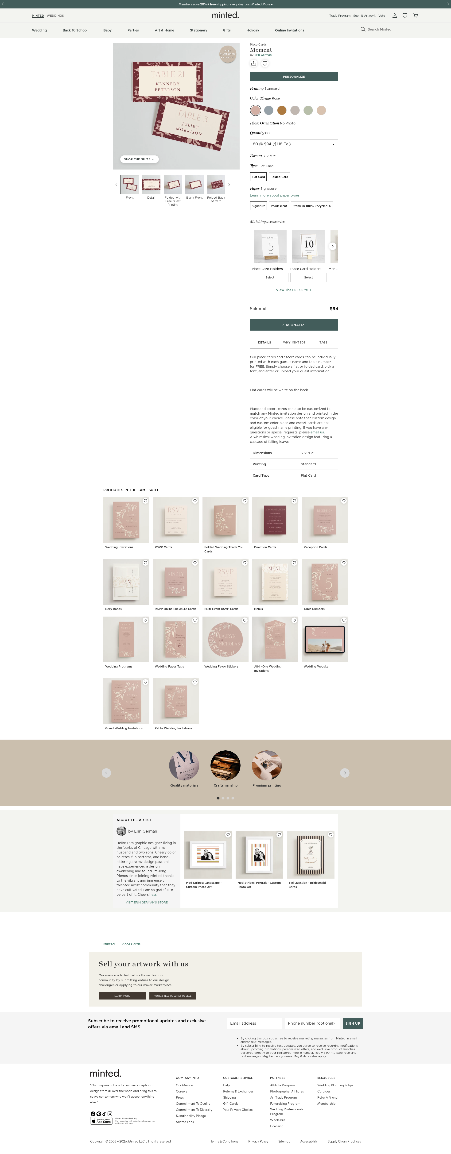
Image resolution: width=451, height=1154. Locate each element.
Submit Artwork (364, 15)
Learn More (122, 996)
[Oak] (321, 110)
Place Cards (130, 944)
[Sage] (308, 110)
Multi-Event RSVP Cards (221, 609)
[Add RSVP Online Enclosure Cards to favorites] (195, 563)
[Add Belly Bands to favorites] (145, 563)
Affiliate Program (282, 1085)
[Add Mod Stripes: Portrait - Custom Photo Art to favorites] (279, 835)
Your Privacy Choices (238, 1109)
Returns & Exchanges (238, 1091)
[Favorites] (405, 15)
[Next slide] (229, 184)
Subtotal (258, 308)
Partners (277, 1078)
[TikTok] (104, 1113)
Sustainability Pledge (191, 1115)
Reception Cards (315, 547)
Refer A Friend (327, 1097)
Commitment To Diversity (194, 1109)
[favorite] (265, 63)
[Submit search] (363, 29)
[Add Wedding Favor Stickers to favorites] (245, 620)
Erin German (263, 55)
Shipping (229, 1097)
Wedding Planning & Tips (335, 1085)
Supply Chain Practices (344, 1141)
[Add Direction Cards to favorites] (294, 501)
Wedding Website (316, 666)
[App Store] (101, 1122)
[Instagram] (110, 1113)
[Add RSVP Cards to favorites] (195, 501)
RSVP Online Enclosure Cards (175, 609)
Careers (181, 1091)
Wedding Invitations (119, 547)
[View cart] (415, 15)
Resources (326, 1078)
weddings (55, 15)
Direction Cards (265, 547)
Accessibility (309, 1141)
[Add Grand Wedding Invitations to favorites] (145, 682)
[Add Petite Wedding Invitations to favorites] (195, 682)
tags (323, 342)
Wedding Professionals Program (286, 1111)
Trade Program (339, 15)
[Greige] (295, 110)
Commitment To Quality (193, 1103)
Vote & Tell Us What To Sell (172, 996)
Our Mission (184, 1085)
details (264, 342)
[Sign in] (394, 15)
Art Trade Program (283, 1097)
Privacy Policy (258, 1141)
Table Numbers (314, 609)
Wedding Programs (118, 666)
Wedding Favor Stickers (221, 666)
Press (180, 1097)
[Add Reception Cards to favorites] (344, 501)
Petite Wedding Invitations (173, 728)
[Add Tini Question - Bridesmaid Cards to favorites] (331, 835)
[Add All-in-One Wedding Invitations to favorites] (294, 620)
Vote (381, 15)
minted (38, 15)
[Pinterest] (98, 1113)
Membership (326, 1103)
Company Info (187, 1078)
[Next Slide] (332, 246)
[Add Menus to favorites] (294, 563)
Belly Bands (113, 609)
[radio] (258, 177)
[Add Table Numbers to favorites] (344, 563)
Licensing (277, 1126)
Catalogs (323, 1091)
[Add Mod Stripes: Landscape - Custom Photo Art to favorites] (228, 835)
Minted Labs (185, 1121)
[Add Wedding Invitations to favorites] (145, 501)
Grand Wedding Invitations (124, 728)
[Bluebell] (268, 110)
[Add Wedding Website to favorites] (344, 620)
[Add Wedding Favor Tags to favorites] (195, 620)
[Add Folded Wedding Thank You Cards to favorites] (245, 501)
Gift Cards (230, 1103)
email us (317, 432)
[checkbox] (270, 277)
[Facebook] (93, 1113)
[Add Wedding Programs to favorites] (145, 620)
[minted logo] (225, 15)
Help (226, 1085)
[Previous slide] (116, 184)
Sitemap (284, 1141)
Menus (258, 609)
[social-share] (253, 63)
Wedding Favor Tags (169, 666)
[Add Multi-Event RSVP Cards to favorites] (245, 563)
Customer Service (238, 1078)
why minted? (294, 342)
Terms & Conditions (224, 1141)
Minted (109, 944)
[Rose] (255, 110)
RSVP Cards (163, 547)
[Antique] (282, 110)
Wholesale (277, 1120)
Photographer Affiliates (287, 1091)
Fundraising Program (285, 1103)
